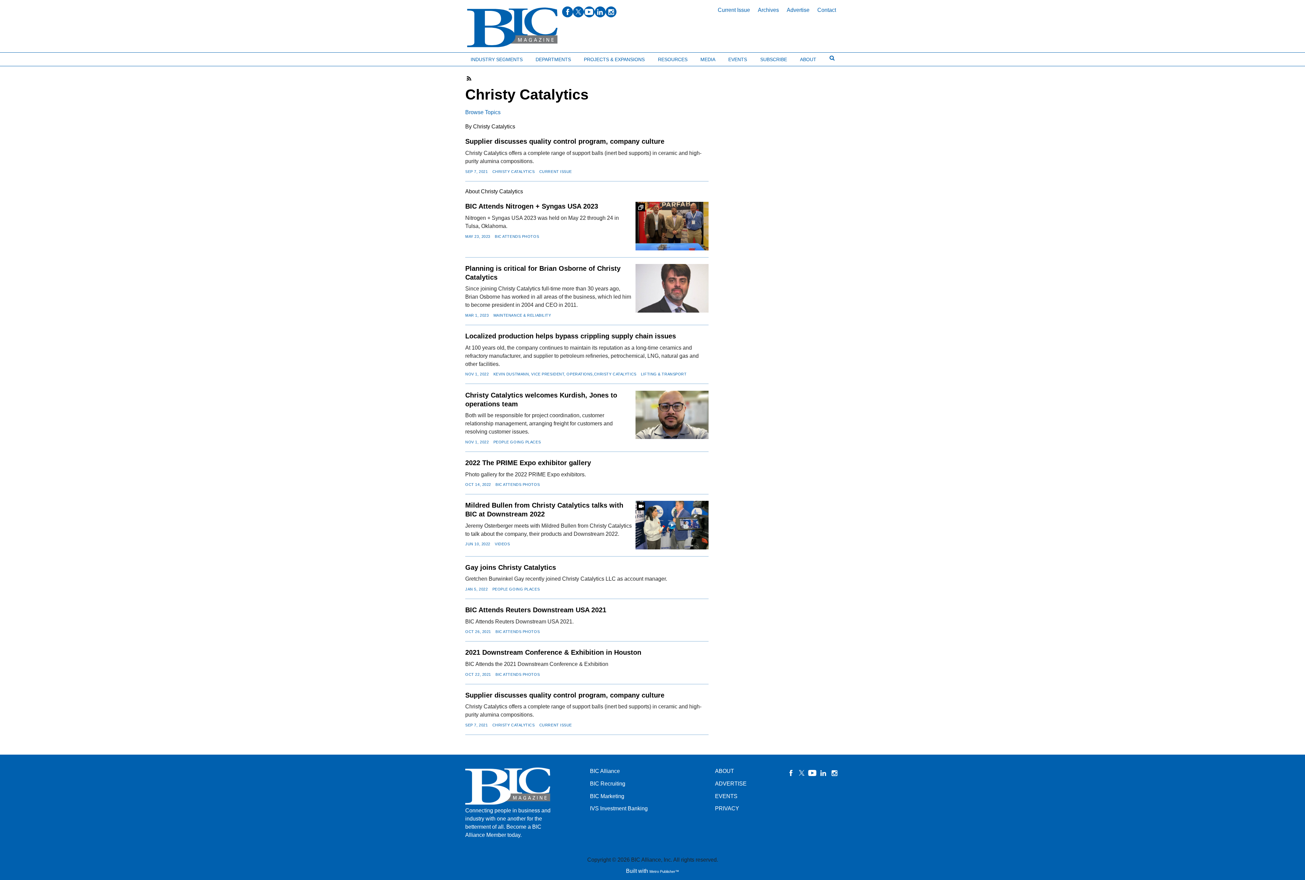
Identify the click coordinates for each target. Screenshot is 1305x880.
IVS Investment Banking (619, 808)
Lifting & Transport (664, 374)
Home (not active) (20, 58)
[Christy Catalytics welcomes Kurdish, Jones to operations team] (672, 415)
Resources (673, 59)
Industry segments (497, 59)
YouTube (812, 773)
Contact (826, 10)
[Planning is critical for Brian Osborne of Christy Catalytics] (672, 288)
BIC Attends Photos (517, 236)
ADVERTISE (731, 784)
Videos (502, 544)
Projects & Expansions (614, 59)
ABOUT (724, 771)
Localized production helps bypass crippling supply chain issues (570, 336)
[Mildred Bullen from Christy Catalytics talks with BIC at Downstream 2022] (672, 525)
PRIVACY (727, 808)
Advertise (798, 10)
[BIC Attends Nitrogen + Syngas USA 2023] (672, 226)
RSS (469, 78)
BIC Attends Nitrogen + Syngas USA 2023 (531, 206)
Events (737, 59)
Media (707, 59)
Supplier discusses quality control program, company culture (564, 141)
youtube (589, 11)
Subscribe (773, 59)
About (808, 59)
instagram (611, 11)
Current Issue (734, 10)
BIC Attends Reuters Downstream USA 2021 (535, 610)
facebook (567, 11)
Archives (768, 10)
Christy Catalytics (513, 172)
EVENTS (726, 796)
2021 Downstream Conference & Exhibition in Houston (553, 652)
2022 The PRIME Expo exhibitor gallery (528, 463)
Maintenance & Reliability (522, 315)
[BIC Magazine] (512, 27)
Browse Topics (483, 112)
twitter (578, 11)
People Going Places (517, 442)
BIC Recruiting (607, 784)
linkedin (600, 11)
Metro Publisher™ (664, 871)
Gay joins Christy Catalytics (510, 567)
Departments (553, 59)
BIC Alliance (605, 771)
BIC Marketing (607, 796)
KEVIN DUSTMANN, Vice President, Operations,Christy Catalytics (565, 374)
